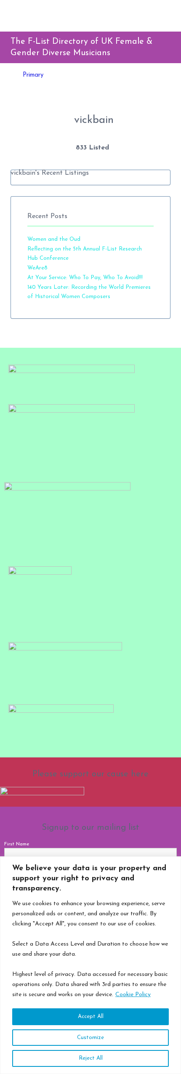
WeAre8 (37, 268)
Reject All (91, 1058)
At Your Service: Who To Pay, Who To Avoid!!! (85, 277)
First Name (16, 844)
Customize (90, 1037)
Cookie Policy (133, 994)
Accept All (91, 1016)
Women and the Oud (53, 239)
